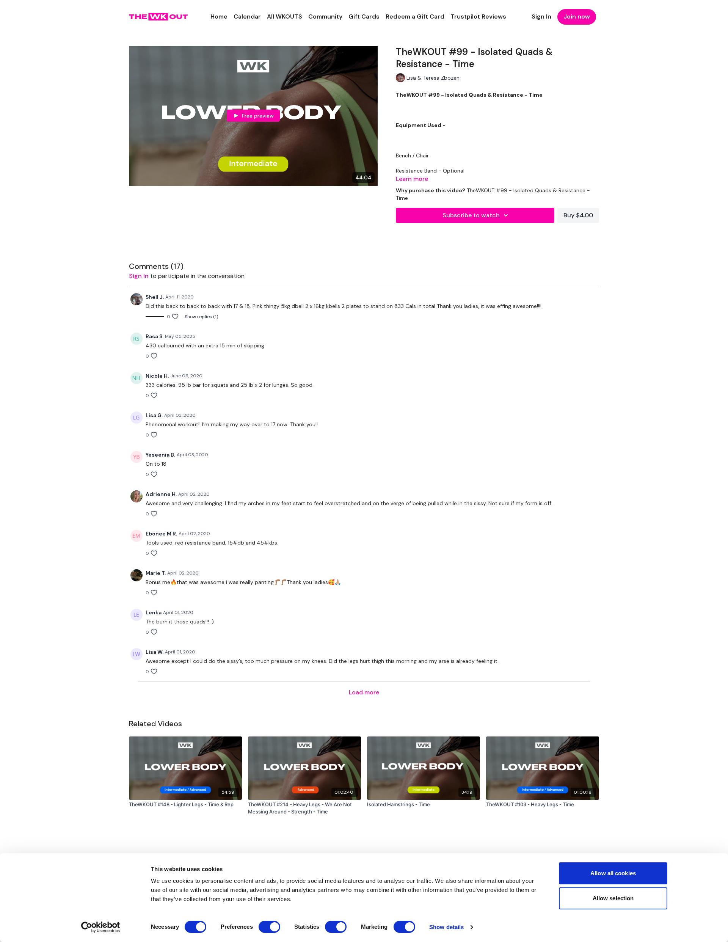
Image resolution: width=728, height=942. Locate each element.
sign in (139, 276)
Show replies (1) (201, 317)
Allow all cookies (613, 873)
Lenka (154, 612)
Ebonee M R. (161, 533)
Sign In (541, 16)
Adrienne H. (161, 494)
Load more (364, 692)
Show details (446, 927)
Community (325, 16)
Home (219, 16)
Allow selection (613, 898)
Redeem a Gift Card (415, 16)
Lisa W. (154, 651)
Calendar (247, 16)
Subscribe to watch (471, 215)
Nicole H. (157, 375)
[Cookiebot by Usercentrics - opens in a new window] (100, 927)
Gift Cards (364, 16)
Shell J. (155, 297)
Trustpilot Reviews (478, 16)
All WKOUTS (284, 16)
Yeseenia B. (160, 454)
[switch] (269, 927)
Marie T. (156, 573)
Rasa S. (154, 336)
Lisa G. (154, 415)
